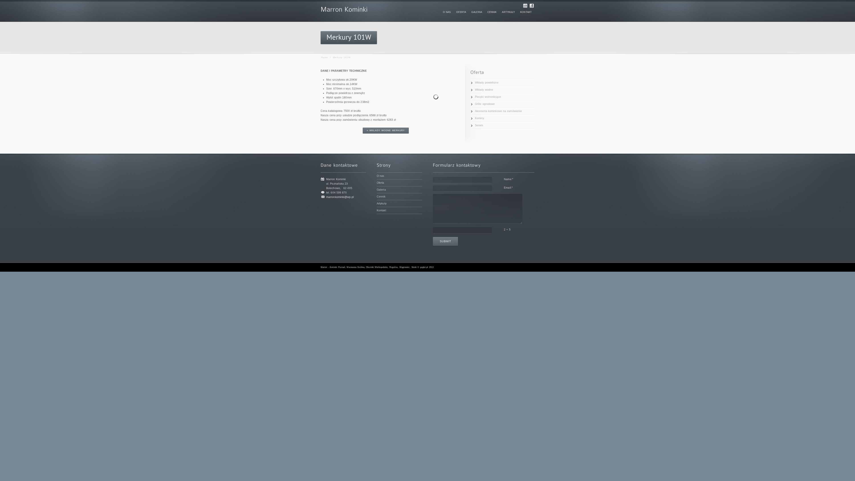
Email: (508, 187)
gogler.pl (424, 267)
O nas (380, 175)
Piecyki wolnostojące (488, 96)
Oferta (380, 182)
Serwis (479, 125)
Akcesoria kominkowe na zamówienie (498, 111)
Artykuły (382, 203)
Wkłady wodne (484, 89)
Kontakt (381, 210)
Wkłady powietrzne (487, 82)
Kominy (479, 118)
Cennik (381, 196)
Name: (508, 179)
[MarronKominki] (344, 8)
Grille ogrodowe (485, 104)
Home (324, 57)
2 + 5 (507, 229)
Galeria (381, 189)
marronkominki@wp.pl (340, 197)
